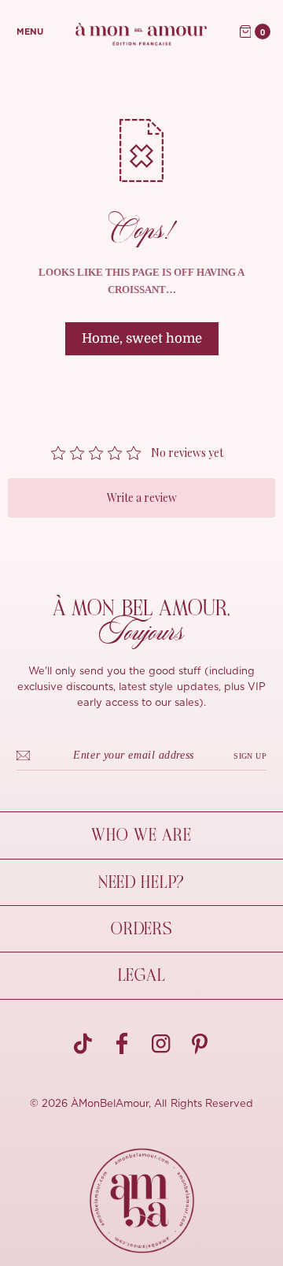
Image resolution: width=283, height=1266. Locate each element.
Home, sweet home (142, 338)
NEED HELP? (141, 882)
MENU (30, 32)
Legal (142, 975)
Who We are (141, 835)
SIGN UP (249, 756)
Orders (141, 928)
